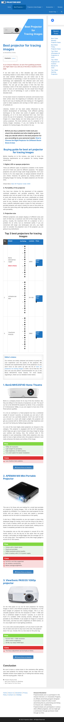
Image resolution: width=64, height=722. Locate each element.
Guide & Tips (52, 12)
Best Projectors (18, 7)
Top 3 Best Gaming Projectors (54, 72)
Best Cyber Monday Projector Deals (56, 40)
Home (9, 7)
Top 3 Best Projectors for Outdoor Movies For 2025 (55, 64)
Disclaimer (18, 693)
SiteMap (18, 695)
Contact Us (11, 695)
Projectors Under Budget (34, 7)
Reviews (60, 7)
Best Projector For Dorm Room (13, 683)
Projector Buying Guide (11, 679)
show (13, 58)
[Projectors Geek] (11, 2)
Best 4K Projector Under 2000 (20, 184)
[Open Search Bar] (61, 11)
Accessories (49, 7)
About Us (11, 693)
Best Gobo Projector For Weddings (14, 681)
